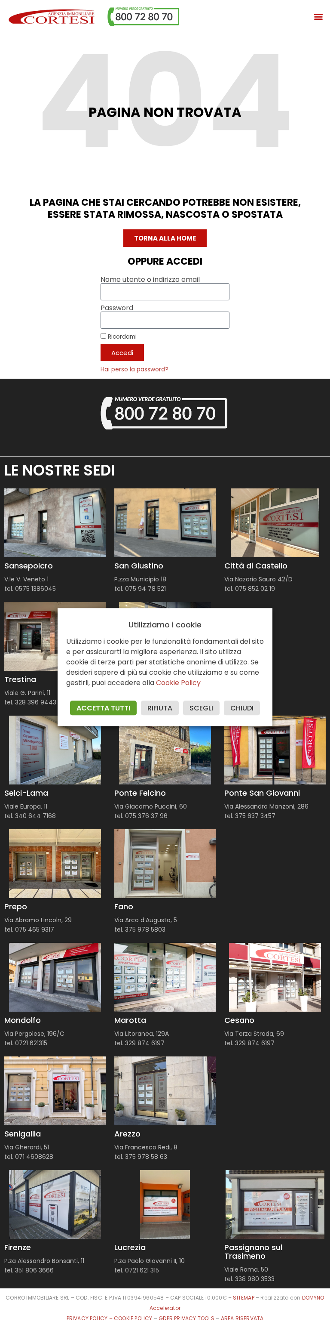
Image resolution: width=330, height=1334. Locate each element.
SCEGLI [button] (201, 708)
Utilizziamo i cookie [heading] (165, 625)
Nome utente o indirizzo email (150, 279)
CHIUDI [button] (242, 708)
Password (117, 308)
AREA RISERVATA (242, 1318)
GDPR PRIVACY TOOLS (186, 1318)
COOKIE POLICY (134, 1318)
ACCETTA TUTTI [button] (103, 708)
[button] (319, 16)
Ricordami (121, 336)
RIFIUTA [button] (159, 708)
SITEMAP (243, 1297)
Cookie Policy (178, 683)
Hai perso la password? (134, 369)
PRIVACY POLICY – (90, 1318)
